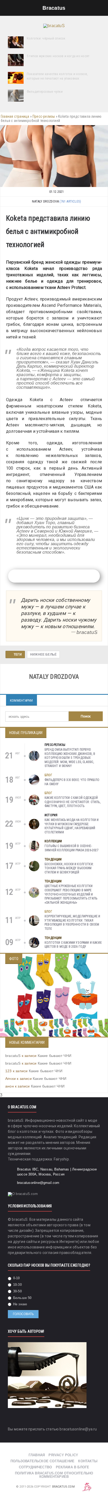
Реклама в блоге (72, 1467)
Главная (37, 1455)
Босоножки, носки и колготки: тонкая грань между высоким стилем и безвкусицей (69, 868)
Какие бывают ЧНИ (54, 1056)
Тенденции (53, 859)
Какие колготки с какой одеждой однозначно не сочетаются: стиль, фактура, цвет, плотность (72, 802)
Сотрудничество (35, 1467)
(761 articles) (70, 201)
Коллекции (53, 841)
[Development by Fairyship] (87, 1486)
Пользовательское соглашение (42, 1461)
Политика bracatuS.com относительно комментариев (54, 1475)
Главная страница (15, 116)
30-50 (17, 1291)
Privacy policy (63, 1455)
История (51, 815)
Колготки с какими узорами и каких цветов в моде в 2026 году (73, 945)
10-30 (17, 1285)
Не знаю (19, 1304)
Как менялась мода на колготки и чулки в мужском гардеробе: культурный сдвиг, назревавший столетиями (72, 826)
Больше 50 (22, 1298)
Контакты (88, 1461)
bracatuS (13, 1056)
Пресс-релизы (44, 116)
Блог (48, 775)
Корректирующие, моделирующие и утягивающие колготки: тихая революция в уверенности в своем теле (72, 922)
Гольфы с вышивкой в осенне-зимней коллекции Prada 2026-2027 (72, 848)
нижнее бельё (43, 654)
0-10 (16, 1278)
